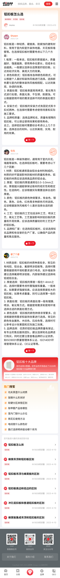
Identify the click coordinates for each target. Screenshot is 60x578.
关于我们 (11, 557)
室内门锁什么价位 (17, 413)
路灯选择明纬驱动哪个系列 (22, 429)
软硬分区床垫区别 (17, 402)
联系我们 (48, 557)
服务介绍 (30, 557)
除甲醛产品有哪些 (17, 408)
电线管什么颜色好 (17, 424)
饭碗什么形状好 (16, 397)
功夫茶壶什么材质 (17, 392)
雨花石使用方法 (16, 418)
